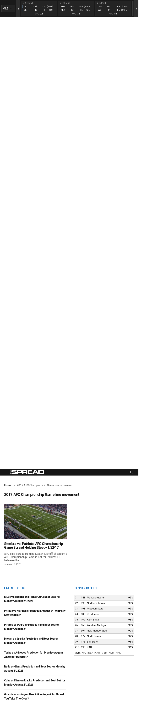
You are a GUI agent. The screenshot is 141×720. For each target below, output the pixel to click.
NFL (84, 652)
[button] (6, 472)
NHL (118, 652)
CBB (104, 652)
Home (7, 485)
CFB (97, 652)
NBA (90, 652)
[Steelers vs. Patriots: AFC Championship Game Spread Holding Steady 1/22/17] (35, 521)
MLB (111, 652)
